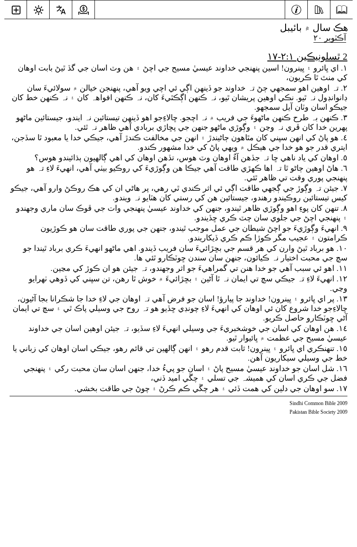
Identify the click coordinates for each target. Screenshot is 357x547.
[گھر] (341, 9)
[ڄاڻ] (296, 8)
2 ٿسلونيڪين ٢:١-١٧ (307, 56)
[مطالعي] (319, 8)
